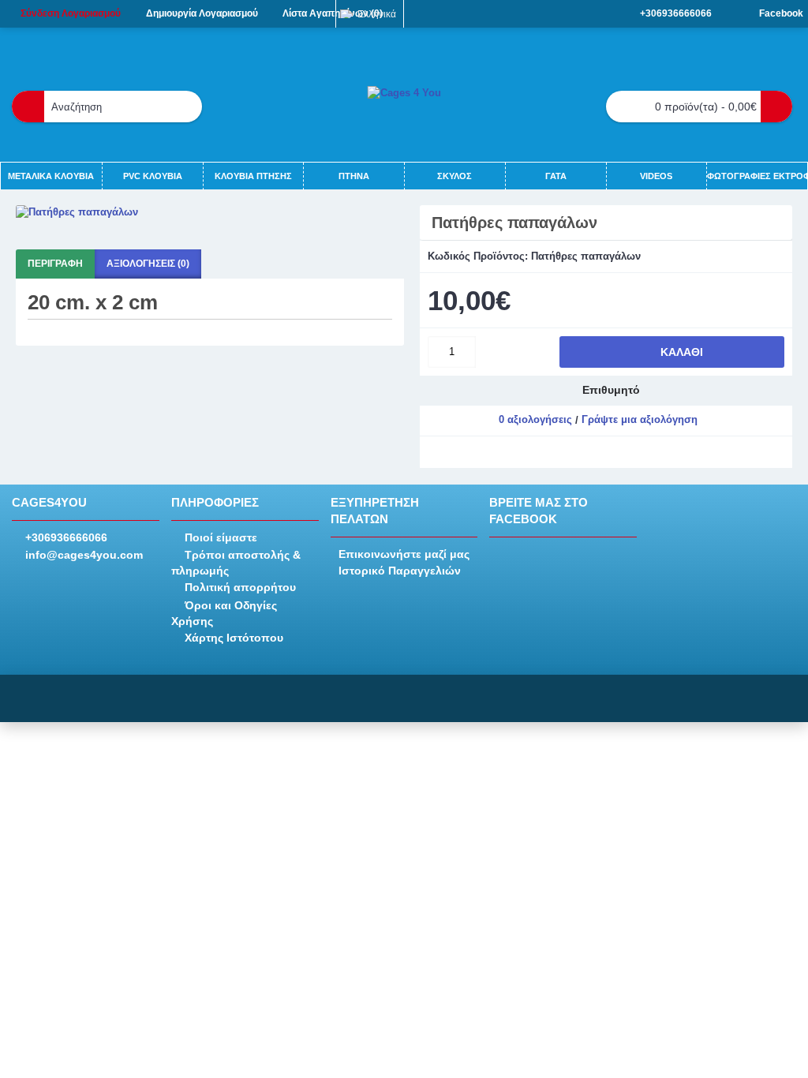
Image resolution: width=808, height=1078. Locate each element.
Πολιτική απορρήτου (240, 587)
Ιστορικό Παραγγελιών (400, 570)
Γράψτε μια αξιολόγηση (640, 419)
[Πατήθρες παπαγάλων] (210, 212)
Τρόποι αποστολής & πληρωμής (236, 562)
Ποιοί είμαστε (221, 537)
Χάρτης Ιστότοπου (234, 637)
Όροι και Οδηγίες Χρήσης (224, 613)
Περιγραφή (55, 263)
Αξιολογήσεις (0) (148, 263)
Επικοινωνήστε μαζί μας (404, 554)
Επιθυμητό (611, 390)
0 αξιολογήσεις (535, 419)
